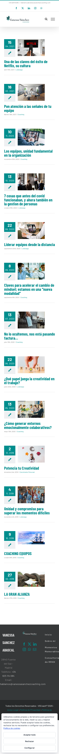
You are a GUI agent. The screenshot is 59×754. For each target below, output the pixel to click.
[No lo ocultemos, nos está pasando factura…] (31, 320)
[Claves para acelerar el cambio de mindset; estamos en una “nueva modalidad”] (31, 271)
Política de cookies (11, 728)
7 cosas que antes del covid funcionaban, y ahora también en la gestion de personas (28, 199)
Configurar (29, 748)
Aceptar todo (29, 735)
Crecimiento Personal (27, 472)
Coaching (21, 114)
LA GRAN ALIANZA (17, 594)
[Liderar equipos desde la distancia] (31, 230)
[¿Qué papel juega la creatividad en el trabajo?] (31, 364)
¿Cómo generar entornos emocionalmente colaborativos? (28, 425)
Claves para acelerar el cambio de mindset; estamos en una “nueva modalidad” (29, 289)
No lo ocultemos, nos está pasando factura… (29, 335)
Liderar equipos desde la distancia (29, 244)
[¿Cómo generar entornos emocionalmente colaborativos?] (31, 409)
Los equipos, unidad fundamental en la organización (28, 153)
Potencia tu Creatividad (21, 468)
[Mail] (34, 649)
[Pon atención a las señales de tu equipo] (31, 92)
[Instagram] (24, 649)
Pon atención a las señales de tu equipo (27, 108)
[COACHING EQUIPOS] (31, 537)
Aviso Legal (12, 710)
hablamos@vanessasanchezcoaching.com (35, 3)
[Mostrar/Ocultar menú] (53, 19)
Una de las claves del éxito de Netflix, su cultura (25, 63)
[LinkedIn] (34, 644)
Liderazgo (19, 70)
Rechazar (29, 741)
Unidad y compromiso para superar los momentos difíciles (27, 510)
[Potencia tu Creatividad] (31, 454)
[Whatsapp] (29, 649)
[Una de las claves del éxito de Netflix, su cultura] (31, 47)
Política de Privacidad (30, 710)
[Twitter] (29, 644)
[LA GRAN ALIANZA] (31, 579)
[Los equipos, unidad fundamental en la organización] (31, 137)
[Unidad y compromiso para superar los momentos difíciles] (31, 494)
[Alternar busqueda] (46, 19)
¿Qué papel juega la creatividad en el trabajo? (29, 380)
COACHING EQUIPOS (18, 553)
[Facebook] (24, 644)
